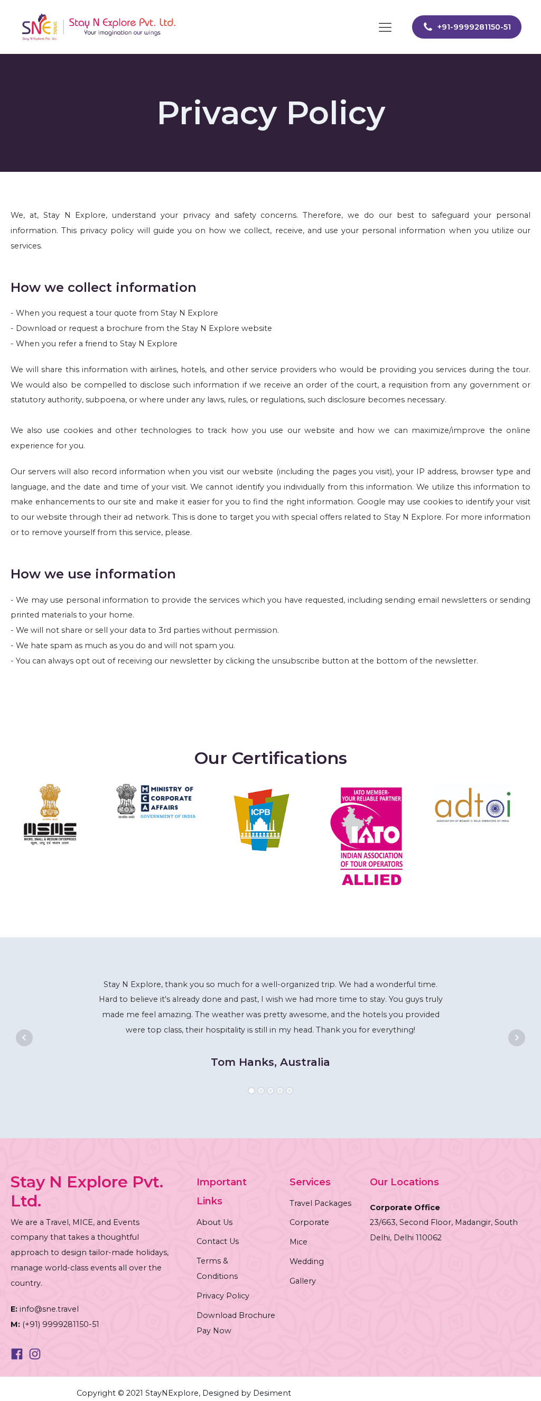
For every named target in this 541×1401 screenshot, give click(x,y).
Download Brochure (236, 1315)
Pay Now (214, 1330)
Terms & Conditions (217, 1268)
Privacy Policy (223, 1296)
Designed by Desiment (245, 1393)
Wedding (307, 1261)
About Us (214, 1222)
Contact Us (218, 1241)
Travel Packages (320, 1203)
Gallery (303, 1281)
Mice (298, 1242)
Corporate (309, 1222)
